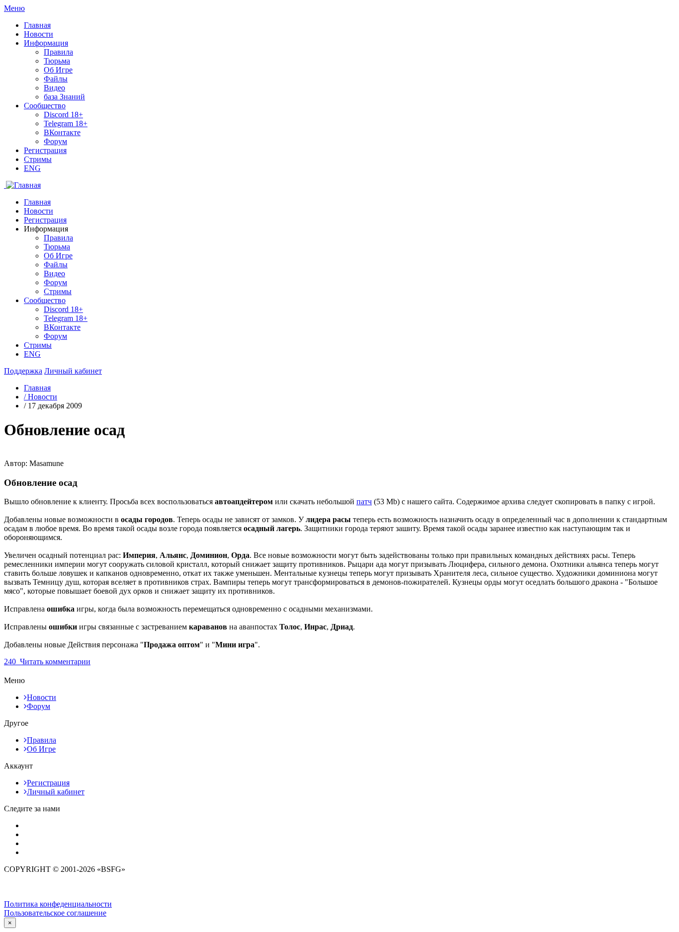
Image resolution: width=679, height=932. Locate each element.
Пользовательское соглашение (55, 913)
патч (364, 501)
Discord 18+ (63, 114)
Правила (58, 52)
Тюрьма (57, 61)
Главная (37, 25)
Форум (55, 141)
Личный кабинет (56, 791)
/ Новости (40, 396)
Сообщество (45, 105)
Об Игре (58, 70)
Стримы (38, 159)
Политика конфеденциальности (58, 904)
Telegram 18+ (65, 123)
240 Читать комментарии (47, 661)
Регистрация (45, 150)
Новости (38, 34)
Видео (54, 87)
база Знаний (64, 96)
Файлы (56, 79)
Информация (46, 43)
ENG (32, 168)
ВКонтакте (62, 132)
